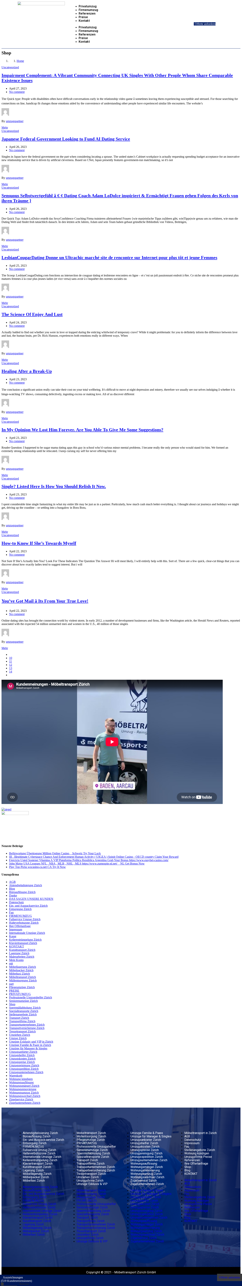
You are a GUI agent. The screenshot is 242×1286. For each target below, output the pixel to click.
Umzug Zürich (18, 1038)
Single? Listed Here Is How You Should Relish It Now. (54, 486)
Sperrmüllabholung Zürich (25, 1007)
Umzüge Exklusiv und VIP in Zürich (31, 1041)
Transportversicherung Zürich (26, 1028)
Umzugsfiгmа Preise (198, 1157)
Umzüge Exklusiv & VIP (92, 1184)
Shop (12, 1004)
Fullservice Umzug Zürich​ (24, 919)
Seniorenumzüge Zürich (23, 1000)
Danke (13, 895)
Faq (11, 912)
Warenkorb (15, 1075)
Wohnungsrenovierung (22, 1089)
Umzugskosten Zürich (22, 1058)
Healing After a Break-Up (27, 371)
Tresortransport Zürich (22, 1031)
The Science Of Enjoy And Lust (32, 314)
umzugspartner (14, 121)
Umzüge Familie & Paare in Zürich (30, 1045)
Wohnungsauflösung (21, 1082)
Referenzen (87, 13)
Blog (12, 888)
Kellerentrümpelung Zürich (25, 939)
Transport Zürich (19, 1017)
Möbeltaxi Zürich (19, 973)
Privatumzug (88, 6)
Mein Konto (16, 960)
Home (20, 60)
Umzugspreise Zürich (22, 1062)
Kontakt (84, 20)
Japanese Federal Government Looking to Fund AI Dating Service (66, 139)
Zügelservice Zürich (21, 1099)
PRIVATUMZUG (20, 994)
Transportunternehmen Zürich (27, 1024)
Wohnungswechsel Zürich (24, 1096)
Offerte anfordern (205, 23)
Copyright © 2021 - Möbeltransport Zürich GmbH (121, 1272)
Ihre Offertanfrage (20, 926)
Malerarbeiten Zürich (21, 956)
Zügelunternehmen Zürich (24, 1102)
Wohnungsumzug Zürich (24, 1092)
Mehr (5, 127)
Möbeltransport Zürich (22, 977)
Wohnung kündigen (21, 1079)
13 (10, 668)
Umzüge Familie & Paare (146, 1133)
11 (10, 661)
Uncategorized (10, 67)
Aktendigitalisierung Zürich (25, 885)
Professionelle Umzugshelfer (96, 1146)
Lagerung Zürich (19, 953)
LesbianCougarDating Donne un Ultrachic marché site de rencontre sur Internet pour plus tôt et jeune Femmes (109, 257)
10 (10, 658)
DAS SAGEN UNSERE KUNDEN (31, 898)
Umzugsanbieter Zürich (23, 1051)
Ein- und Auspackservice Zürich (28, 905)
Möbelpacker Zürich (21, 970)
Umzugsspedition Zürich (24, 1068)
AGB (12, 881)
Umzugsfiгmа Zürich (90, 1180)
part (11, 983)
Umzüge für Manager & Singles (28, 1048)
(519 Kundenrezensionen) (16, 1280)
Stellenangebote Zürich (23, 1014)
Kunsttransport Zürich (22, 949)
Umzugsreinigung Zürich (24, 1065)
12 (10, 664)
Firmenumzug (88, 10)
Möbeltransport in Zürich (200, 1133)
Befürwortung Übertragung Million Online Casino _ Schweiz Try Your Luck (55, 853)
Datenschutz (16, 902)
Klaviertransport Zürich (23, 943)
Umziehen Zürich (19, 1034)
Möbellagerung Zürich (22, 966)
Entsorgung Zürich (20, 909)
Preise (83, 17)
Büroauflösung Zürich (22, 892)
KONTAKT (16, 946)
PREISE (14, 990)
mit (11, 963)
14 (10, 671)
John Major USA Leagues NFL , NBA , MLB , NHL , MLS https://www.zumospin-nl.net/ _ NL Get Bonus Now (77, 863)
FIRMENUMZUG (20, 915)
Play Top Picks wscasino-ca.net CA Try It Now (37, 867)
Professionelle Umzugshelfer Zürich (30, 997)
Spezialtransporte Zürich (23, 1011)
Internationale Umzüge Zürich (27, 932)
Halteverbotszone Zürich (24, 922)
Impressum (15, 929)
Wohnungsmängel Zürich (24, 1085)
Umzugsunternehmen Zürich (26, 1072)
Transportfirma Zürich (22, 1021)
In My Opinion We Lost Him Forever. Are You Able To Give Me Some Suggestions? (82, 429)
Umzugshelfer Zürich (22, 1055)
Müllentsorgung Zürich (23, 980)
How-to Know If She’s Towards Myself (39, 543)
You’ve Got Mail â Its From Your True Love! (45, 601)
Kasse (12, 936)
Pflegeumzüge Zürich (22, 987)
